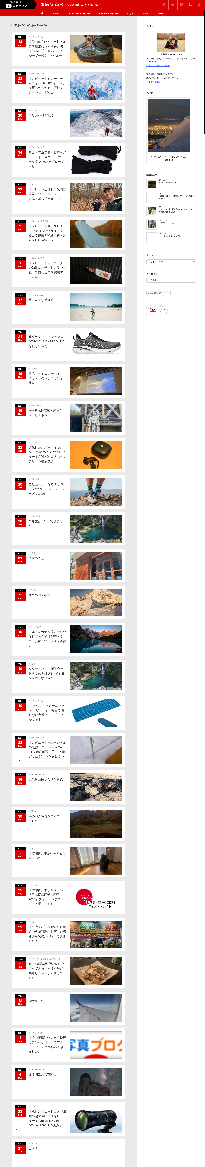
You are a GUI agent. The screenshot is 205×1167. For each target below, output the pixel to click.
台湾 (33, 922)
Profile (55, 13)
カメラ (34, 368)
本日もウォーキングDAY (168, 182)
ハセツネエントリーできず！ (169, 236)
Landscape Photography (79, 13)
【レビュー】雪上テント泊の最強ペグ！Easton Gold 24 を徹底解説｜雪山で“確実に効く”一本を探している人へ (40, 752)
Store (145, 13)
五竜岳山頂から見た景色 (46, 779)
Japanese (156, 293)
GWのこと (36, 1001)
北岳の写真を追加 (41, 595)
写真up (34, 590)
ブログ (34, 110)
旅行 (40, 627)
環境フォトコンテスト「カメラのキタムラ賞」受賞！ (46, 378)
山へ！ (33, 1148)
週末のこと (36, 558)
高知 (38, 516)
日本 (33, 516)
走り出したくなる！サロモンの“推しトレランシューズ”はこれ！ (47, 489)
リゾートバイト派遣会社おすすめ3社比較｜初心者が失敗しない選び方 (47, 673)
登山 (33, 36)
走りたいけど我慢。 (43, 115)
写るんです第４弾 (41, 300)
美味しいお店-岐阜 (52, 959)
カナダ (34, 627)
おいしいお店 (37, 959)
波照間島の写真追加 (42, 1074)
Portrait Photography (108, 13)
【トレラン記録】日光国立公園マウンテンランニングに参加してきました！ (47, 194)
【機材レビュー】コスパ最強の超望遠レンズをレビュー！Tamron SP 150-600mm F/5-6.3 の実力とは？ (40, 1121)
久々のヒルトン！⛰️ (166, 223)
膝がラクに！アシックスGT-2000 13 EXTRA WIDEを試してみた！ (46, 341)
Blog (129, 13)
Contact (160, 13)
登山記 (39, 405)
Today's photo (37, 295)
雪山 (47, 221)
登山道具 (40, 36)
